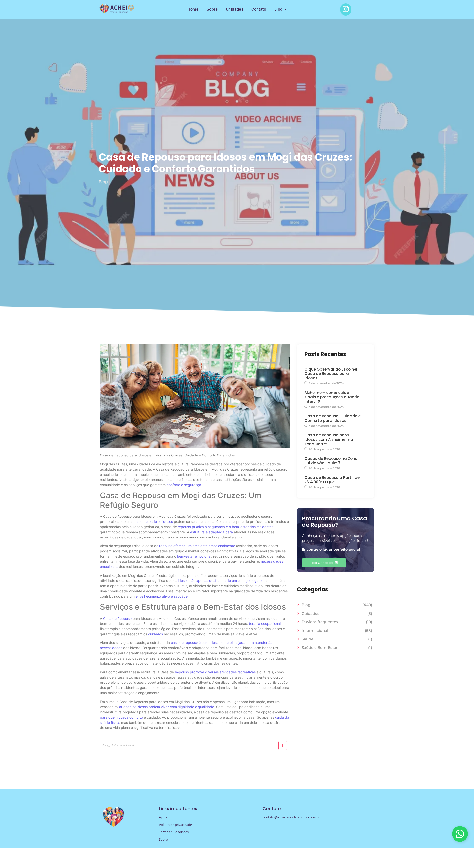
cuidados (155, 634)
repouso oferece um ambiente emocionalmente (197, 546)
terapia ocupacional (265, 623)
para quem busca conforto (121, 717)
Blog (278, 9)
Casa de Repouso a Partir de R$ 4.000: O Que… (332, 480)
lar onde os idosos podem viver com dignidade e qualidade (166, 707)
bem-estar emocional (194, 556)
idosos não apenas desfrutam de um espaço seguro (220, 581)
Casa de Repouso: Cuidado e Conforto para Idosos (332, 418)
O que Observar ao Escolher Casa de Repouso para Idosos (331, 373)
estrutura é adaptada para (211, 532)
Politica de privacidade (175, 824)
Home (192, 9)
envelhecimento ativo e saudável (162, 596)
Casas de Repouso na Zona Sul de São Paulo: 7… (331, 460)
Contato (258, 9)
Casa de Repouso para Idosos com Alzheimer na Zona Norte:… (328, 439)
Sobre (212, 9)
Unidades (235, 9)
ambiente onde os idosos (153, 521)
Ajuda (163, 817)
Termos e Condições (174, 832)
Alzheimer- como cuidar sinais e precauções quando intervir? (331, 397)
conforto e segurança (184, 485)
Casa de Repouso (117, 618)
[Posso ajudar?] (460, 834)
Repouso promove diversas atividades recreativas (215, 672)
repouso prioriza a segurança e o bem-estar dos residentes (225, 527)
